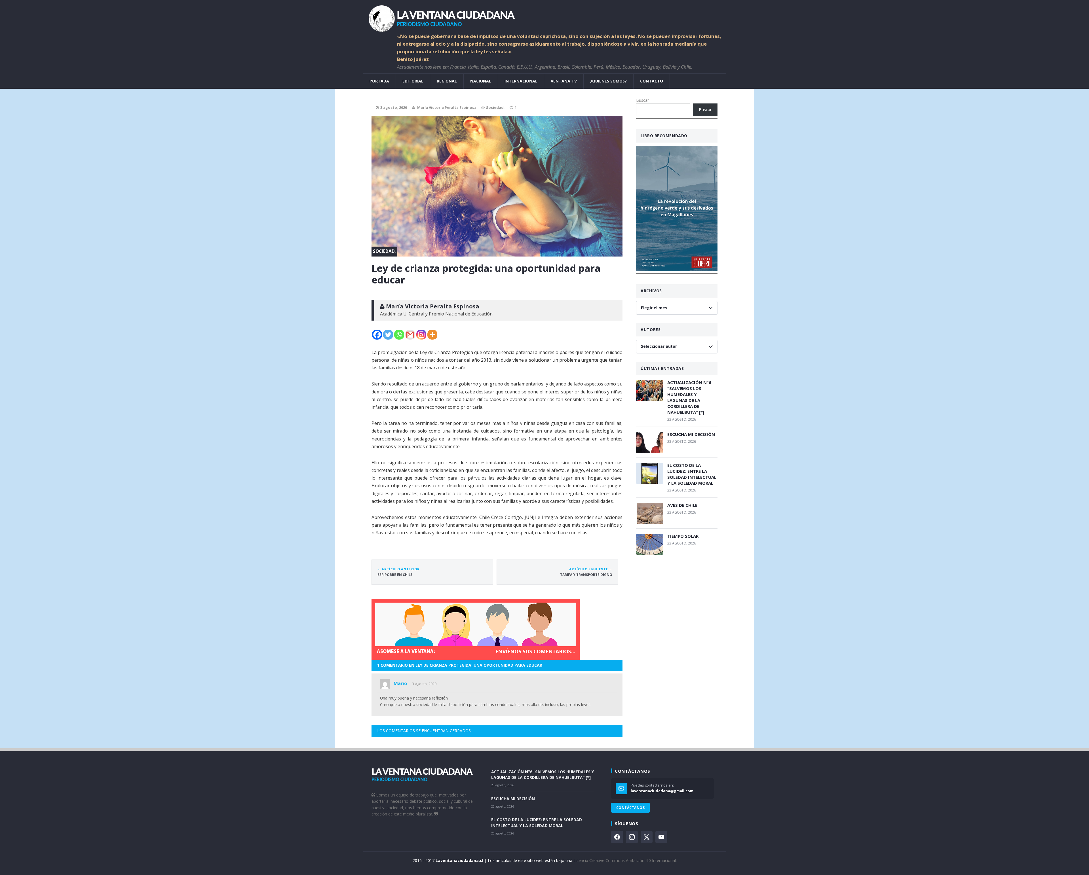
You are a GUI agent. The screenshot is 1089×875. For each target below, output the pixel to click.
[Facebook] (377, 335)
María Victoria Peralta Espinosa (446, 107)
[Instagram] (421, 335)
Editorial (412, 81)
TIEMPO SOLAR (682, 536)
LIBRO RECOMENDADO (664, 135)
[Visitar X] (647, 837)
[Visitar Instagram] (632, 837)
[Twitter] (388, 335)
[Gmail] (410, 335)
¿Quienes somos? (608, 81)
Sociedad (495, 107)
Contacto (651, 81)
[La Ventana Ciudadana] (544, 16)
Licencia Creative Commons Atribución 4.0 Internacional (624, 860)
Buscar (642, 100)
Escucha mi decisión (691, 434)
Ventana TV (564, 81)
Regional (447, 81)
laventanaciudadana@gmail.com (662, 791)
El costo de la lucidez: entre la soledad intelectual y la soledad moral (691, 474)
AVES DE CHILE (682, 505)
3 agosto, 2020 (424, 683)
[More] (432, 335)
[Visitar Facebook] (617, 837)
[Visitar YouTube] (661, 837)
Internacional (521, 81)
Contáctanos (630, 807)
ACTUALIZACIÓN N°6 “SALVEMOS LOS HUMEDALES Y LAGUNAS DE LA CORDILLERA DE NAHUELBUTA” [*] (689, 397)
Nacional (480, 81)
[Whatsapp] (399, 335)
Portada (379, 81)
